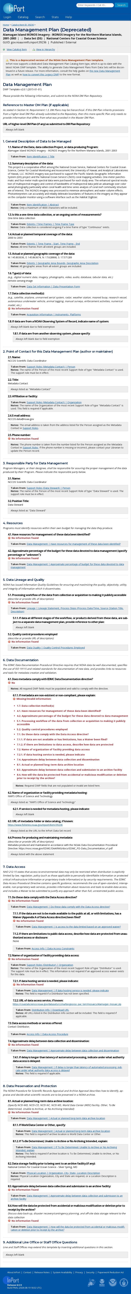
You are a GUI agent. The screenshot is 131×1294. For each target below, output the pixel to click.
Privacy (79, 1272)
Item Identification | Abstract (43, 204)
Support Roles (30, 428)
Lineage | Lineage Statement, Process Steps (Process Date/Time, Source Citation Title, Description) (67, 610)
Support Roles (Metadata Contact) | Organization (54, 402)
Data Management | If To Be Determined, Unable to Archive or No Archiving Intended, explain (66, 1149)
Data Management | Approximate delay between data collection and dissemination (73, 1050)
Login (7, 17)
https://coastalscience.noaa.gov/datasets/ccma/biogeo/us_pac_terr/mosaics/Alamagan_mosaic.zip (67, 1004)
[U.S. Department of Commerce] (123, 1286)
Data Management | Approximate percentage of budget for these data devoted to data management (67, 566)
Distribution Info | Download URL (50, 1010)
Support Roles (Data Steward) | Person (48, 488)
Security (90, 1272)
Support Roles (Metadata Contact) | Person (51, 366)
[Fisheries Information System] (91, 1286)
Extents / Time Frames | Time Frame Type (50, 224)
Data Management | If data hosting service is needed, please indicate (70, 990)
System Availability (62, 1272)
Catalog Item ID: (22, 24)
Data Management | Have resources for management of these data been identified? (74, 544)
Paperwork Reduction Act (111, 1272)
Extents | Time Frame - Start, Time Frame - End (53, 243)
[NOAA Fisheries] (102, 1286)
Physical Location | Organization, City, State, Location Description (63, 1173)
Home (6, 24)
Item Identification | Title (40, 156)
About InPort (13, 1272)
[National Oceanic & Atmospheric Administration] (112, 1286)
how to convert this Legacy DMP (41, 74)
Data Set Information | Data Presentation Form (53, 286)
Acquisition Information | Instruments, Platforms (54, 314)
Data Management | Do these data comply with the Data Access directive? (68, 906)
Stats (55, 17)
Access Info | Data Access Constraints (53, 948)
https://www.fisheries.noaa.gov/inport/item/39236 (35, 824)
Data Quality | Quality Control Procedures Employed (56, 647)
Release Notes (42, 1272)
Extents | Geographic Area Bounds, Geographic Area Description (62, 263)
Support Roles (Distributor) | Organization (50, 964)
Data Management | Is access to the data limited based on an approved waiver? (76, 926)
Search (40, 17)
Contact (27, 1272)
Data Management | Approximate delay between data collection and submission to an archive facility (67, 1197)
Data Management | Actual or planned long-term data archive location (66, 1118)
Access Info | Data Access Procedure (47, 1034)
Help (68, 17)
